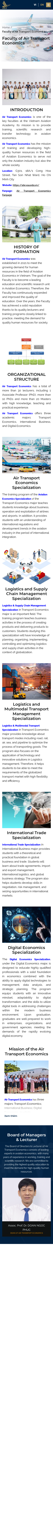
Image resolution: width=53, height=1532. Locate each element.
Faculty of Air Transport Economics (23, 31)
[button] (4, 1207)
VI (35, 4)
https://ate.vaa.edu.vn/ (26, 185)
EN (42, 4)
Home (6, 27)
